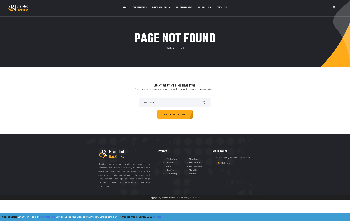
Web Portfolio (204, 8)
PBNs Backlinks (47, 216)
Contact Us (222, 8)
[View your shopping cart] (333, 7)
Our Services (139, 8)
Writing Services (160, 8)
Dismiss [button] (157, 216)
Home (125, 8)
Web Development (184, 8)
